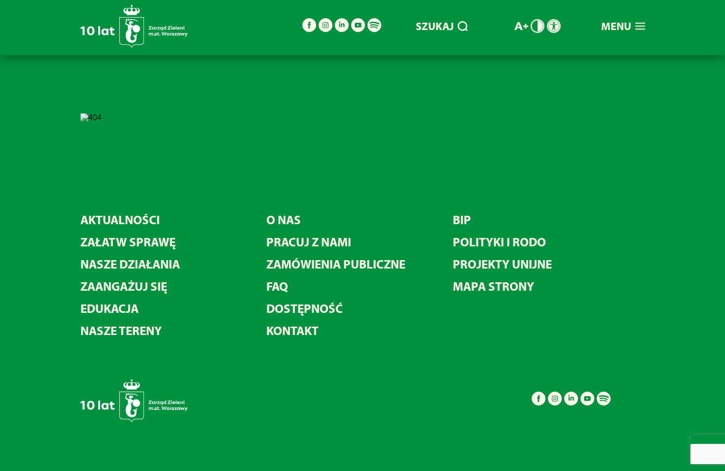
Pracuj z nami (308, 241)
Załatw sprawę (128, 241)
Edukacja (109, 308)
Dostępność (304, 308)
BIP (462, 219)
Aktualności (120, 219)
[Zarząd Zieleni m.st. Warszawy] (133, 45)
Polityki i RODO (499, 241)
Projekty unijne (502, 263)
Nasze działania (130, 263)
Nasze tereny (121, 330)
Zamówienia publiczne (335, 263)
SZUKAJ (435, 26)
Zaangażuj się (123, 286)
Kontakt (292, 330)
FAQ (277, 286)
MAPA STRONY (493, 286)
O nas (283, 219)
